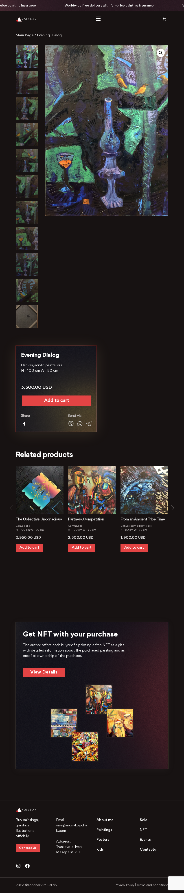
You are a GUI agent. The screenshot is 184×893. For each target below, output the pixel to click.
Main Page (24, 35)
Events (145, 840)
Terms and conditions (152, 885)
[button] (161, 53)
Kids (100, 850)
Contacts (148, 850)
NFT (143, 830)
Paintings (104, 830)
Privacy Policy (124, 885)
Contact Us (28, 848)
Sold (143, 820)
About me (104, 820)
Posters (102, 840)
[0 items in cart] (161, 19)
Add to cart (56, 400)
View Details (43, 672)
